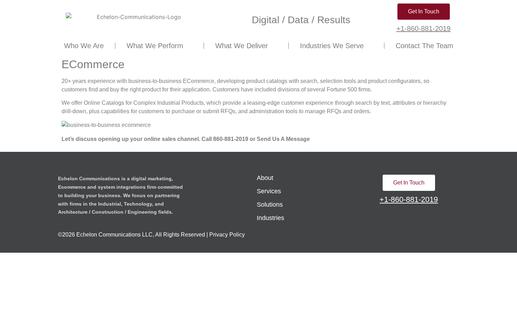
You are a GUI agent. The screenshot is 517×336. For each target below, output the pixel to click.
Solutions (270, 204)
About (265, 177)
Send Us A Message (283, 139)
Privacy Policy (227, 235)
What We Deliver (241, 46)
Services (269, 191)
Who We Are (84, 46)
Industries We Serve (332, 46)
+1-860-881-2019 (423, 28)
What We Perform (155, 46)
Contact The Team (424, 46)
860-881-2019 (230, 139)
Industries (270, 217)
